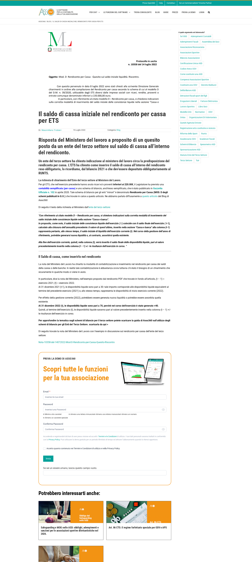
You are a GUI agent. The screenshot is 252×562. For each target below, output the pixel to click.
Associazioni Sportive (189, 52)
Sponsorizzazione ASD (190, 149)
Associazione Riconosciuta (192, 47)
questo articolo (150, 196)
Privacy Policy (54, 440)
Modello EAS (185, 112)
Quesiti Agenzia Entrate (190, 123)
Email (46, 391)
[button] (209, 12)
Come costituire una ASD (191, 74)
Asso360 (41, 21)
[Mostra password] (163, 409)
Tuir (197, 160)
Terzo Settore (186, 160)
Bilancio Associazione (190, 58)
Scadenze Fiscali (207, 139)
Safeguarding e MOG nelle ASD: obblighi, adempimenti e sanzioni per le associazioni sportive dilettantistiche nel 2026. (70, 530)
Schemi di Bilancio (188, 144)
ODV (210, 112)
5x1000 (183, 36)
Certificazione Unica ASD (191, 63)
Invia (48, 458)
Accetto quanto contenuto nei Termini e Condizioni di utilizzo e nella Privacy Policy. (83, 448)
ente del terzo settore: (100, 207)
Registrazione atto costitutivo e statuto (197, 128)
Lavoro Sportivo (187, 106)
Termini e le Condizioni (107, 436)
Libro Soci (202, 106)
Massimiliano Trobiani (51, 130)
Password (48, 404)
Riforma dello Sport (188, 133)
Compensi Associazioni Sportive (194, 79)
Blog (49, 21)
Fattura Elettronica (209, 101)
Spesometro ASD (207, 144)
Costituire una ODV (188, 85)
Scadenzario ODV (188, 139)
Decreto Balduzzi (208, 85)
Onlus (182, 117)
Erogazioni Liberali (188, 101)
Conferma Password (53, 424)
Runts (204, 133)
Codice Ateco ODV (188, 69)
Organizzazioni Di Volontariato (203, 117)
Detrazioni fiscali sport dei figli (193, 96)
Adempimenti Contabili (201, 36)
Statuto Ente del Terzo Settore (193, 155)
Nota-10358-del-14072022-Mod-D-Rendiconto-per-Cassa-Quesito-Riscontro (76, 342)
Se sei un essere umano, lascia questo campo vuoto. (70, 468)
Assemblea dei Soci (210, 42)
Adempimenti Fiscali (189, 42)
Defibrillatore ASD (188, 90)
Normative (200, 112)
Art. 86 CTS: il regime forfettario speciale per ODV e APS (138, 527)
